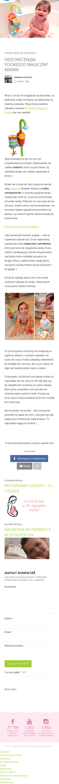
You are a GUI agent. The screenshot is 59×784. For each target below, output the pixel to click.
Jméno (9, 618)
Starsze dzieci (7, 772)
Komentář (10, 586)
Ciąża (3, 765)
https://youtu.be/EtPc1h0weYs (22, 226)
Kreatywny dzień (9, 762)
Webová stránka (14, 645)
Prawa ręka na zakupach (20, 53)
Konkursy (5, 779)
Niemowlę (5, 768)
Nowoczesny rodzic (11, 755)
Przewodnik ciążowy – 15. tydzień (29, 488)
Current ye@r (13, 672)
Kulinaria (5, 758)
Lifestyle (5, 751)
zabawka (15, 188)
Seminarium (7, 782)
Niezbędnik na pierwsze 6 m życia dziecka (28, 532)
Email (9, 632)
